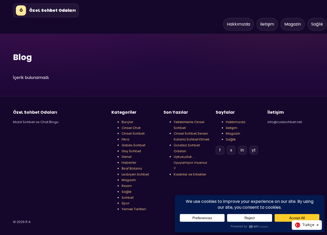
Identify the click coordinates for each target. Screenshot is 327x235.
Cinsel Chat (131, 127)
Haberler (129, 162)
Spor (126, 203)
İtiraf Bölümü (132, 168)
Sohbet (128, 197)
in (242, 150)
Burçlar (127, 122)
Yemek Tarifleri (134, 209)
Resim (127, 185)
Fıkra (125, 139)
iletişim (267, 24)
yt (254, 150)
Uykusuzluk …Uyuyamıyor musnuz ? (190, 162)
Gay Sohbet (131, 151)
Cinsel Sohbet (133, 133)
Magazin (292, 24)
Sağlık (317, 24)
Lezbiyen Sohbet (135, 174)
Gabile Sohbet (133, 145)
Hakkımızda (238, 24)
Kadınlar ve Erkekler (190, 174)
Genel (127, 156)
